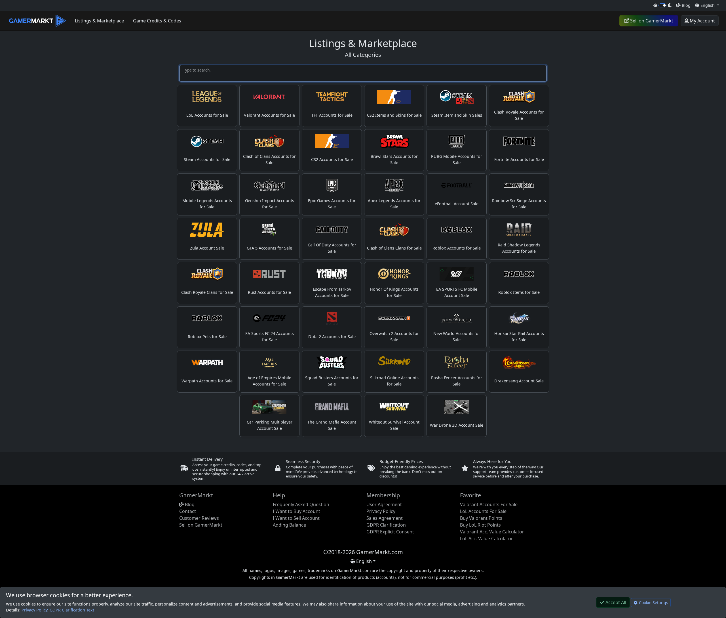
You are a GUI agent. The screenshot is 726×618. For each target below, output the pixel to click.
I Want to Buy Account (296, 511)
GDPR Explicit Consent (390, 532)
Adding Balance (289, 525)
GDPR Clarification (386, 525)
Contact (187, 511)
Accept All (615, 602)
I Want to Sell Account (296, 518)
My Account (702, 21)
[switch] (663, 5)
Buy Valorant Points (481, 518)
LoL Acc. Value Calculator (486, 538)
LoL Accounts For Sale (483, 511)
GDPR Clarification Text (72, 610)
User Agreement (384, 504)
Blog (686, 5)
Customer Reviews (199, 518)
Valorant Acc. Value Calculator (492, 532)
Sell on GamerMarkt (651, 21)
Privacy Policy (34, 610)
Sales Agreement (384, 518)
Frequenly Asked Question (301, 504)
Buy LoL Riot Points (480, 525)
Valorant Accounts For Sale (489, 504)
